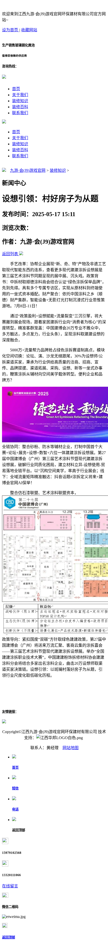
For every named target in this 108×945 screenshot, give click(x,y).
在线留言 (10, 886)
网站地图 (71, 748)
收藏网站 (29, 30)
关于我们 (20, 95)
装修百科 (20, 107)
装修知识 (20, 101)
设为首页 (10, 30)
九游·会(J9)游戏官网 (27, 170)
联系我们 (20, 113)
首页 (16, 89)
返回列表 (10, 254)
